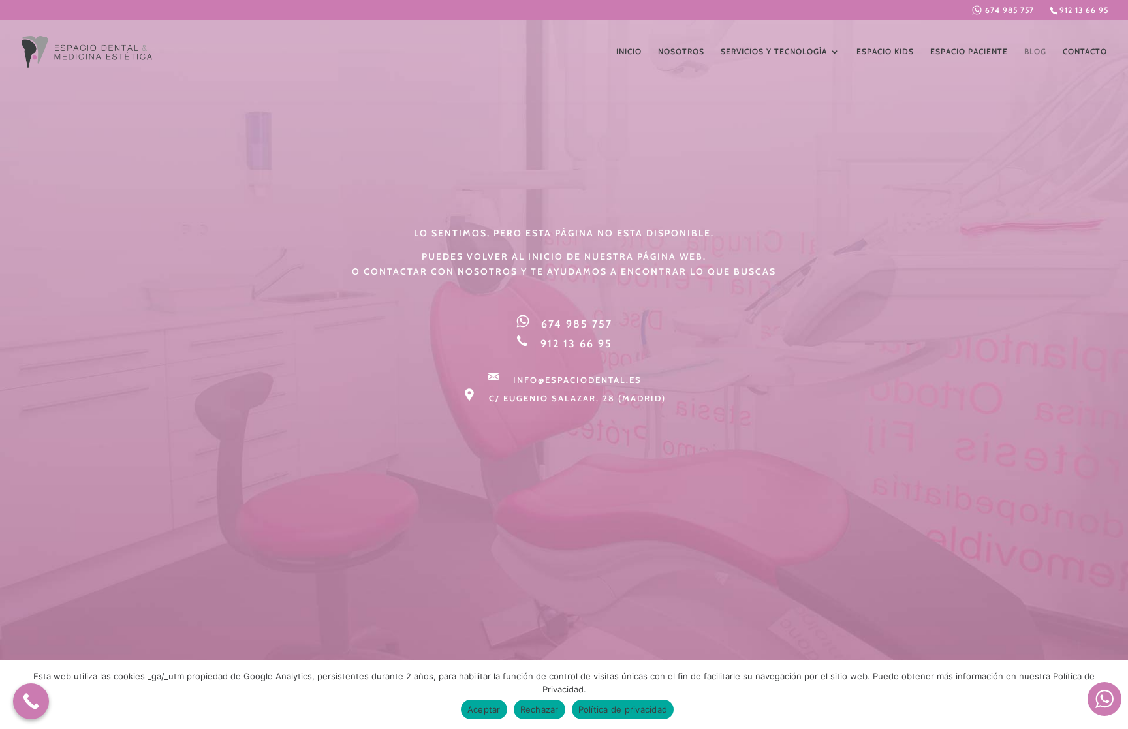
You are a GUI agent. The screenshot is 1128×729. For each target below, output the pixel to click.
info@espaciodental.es (577, 380)
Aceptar (484, 709)
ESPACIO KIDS (885, 51)
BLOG (1035, 51)
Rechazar (539, 709)
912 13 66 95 (1083, 10)
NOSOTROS (681, 51)
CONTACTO (1085, 51)
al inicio (537, 256)
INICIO (629, 51)
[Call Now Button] (31, 701)
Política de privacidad (623, 709)
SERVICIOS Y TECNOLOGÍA (774, 51)
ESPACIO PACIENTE (969, 51)
